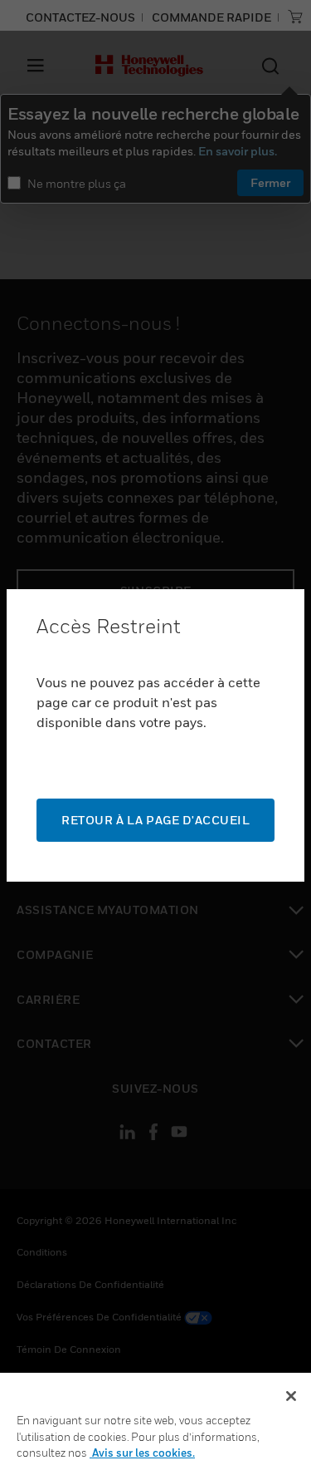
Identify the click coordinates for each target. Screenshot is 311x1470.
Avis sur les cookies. (142, 1452)
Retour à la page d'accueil (155, 820)
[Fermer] (291, 1396)
